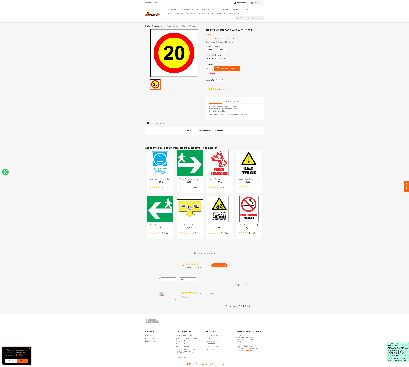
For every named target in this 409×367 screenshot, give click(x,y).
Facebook (148, 321)
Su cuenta (211, 331)
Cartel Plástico (189, 225)
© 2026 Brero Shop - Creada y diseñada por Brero (204, 364)
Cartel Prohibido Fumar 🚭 (248, 225)
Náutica (244, 9)
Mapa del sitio (181, 358)
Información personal (214, 335)
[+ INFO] (19, 355)
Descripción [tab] (216, 101)
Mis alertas (210, 349)
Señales (172, 9)
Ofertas (148, 335)
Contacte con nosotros (184, 355)
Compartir (217, 80)
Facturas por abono (213, 341)
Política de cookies (182, 346)
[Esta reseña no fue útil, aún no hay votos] (247, 306)
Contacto (234, 14)
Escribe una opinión (219, 265)
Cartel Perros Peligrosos (219, 179)
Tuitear (222, 80)
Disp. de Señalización (189, 9)
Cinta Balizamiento (210, 9)
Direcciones (210, 344)
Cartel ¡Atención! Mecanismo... (219, 225)
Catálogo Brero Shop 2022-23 (212, 14)
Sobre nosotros (181, 341)
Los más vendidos (151, 341)
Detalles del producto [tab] (232, 101)
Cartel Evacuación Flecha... (189, 179)
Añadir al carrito (227, 68)
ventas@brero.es (252, 350)
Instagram (157, 321)
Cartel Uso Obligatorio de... (160, 179)
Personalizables (230, 9)
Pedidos (209, 338)
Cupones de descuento (215, 346)
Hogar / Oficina (175, 14)
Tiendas (179, 360)
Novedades (149, 338)
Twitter (152, 321)
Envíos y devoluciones (184, 335)
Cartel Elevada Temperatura (249, 179)
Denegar (11, 360)
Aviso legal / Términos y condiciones (189, 338)
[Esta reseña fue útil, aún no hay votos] (243, 306)
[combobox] (168, 279)
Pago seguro (180, 344)
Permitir (22, 360)
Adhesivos (190, 14)
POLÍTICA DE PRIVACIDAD (185, 352)
